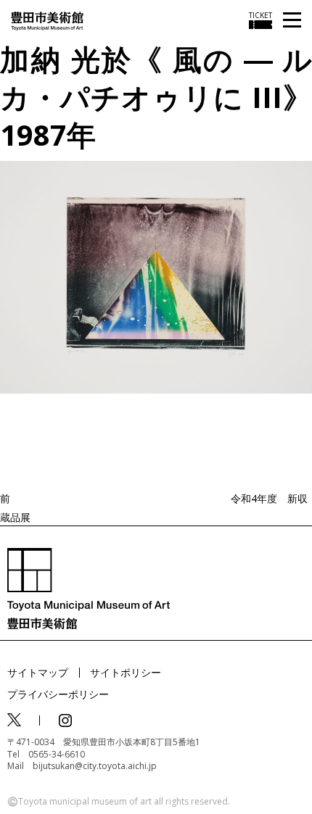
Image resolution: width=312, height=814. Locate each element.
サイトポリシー (125, 672)
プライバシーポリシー (58, 694)
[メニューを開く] (292, 20)
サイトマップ (37, 672)
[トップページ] (47, 20)
